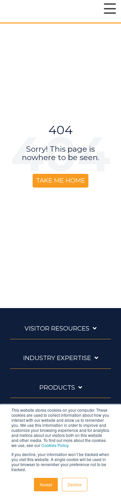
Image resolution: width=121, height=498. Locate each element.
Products (57, 387)
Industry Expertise (57, 358)
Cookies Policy (54, 445)
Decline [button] (75, 484)
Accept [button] (46, 484)
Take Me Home (60, 180)
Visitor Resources (57, 328)
